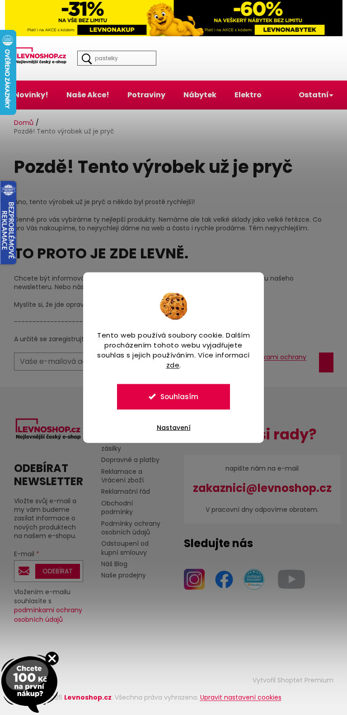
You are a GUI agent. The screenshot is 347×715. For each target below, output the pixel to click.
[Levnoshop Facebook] (220, 578)
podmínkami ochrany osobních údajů (44, 614)
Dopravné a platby (127, 459)
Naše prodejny (120, 575)
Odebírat (54, 571)
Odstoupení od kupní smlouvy (121, 548)
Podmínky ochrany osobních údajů (127, 528)
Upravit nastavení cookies (237, 697)
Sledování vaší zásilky (120, 444)
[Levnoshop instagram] (190, 578)
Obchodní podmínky (113, 507)
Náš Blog (111, 563)
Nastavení (170, 427)
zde (169, 364)
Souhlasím (176, 396)
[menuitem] (27, 95)
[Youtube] (288, 578)
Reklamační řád (122, 491)
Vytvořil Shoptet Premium (289, 680)
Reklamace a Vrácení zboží (119, 476)
